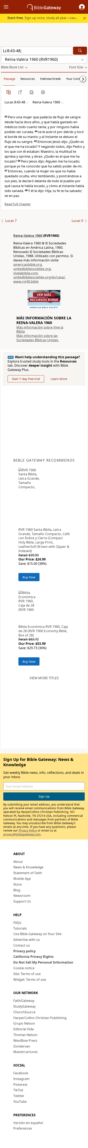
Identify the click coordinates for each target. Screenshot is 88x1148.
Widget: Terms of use (29, 979)
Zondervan (21, 1046)
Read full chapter (18, 204)
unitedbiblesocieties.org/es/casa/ (39, 277)
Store (17, 884)
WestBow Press (25, 1040)
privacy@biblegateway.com (22, 834)
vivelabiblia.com (25, 273)
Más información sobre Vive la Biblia (39, 329)
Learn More (59, 379)
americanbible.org (27, 264)
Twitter (18, 1096)
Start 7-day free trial (26, 379)
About (18, 861)
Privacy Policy (28, 830)
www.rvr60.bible (25, 281)
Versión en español (28, 1123)
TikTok (18, 1090)
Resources (27, 79)
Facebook (20, 1073)
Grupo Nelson (24, 1023)
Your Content (75, 79)
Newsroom (21, 895)
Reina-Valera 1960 (27, 235)
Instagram (21, 1079)
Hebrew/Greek (50, 79)
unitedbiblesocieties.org (32, 269)
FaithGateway (23, 1000)
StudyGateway (24, 1006)
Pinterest (20, 1084)
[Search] (80, 51)
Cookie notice (23, 968)
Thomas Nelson (25, 1035)
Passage (9, 79)
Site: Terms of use (27, 974)
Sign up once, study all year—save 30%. (46, 18)
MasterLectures (25, 1052)
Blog (16, 890)
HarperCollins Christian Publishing (40, 1018)
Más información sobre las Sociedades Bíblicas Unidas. (37, 337)
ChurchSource (24, 1012)
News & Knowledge (28, 867)
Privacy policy (24, 951)
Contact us (21, 945)
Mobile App (22, 878)
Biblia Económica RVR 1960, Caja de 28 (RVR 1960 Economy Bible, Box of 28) (43, 630)
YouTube (20, 1101)
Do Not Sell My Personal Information (43, 962)
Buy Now (29, 577)
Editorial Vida (23, 1029)
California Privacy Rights (33, 956)
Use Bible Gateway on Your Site (37, 934)
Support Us (22, 901)
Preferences (22, 1128)
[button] (82, 7)
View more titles (44, 678)
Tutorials (20, 928)
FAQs (17, 922)
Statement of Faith (27, 873)
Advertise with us (26, 939)
